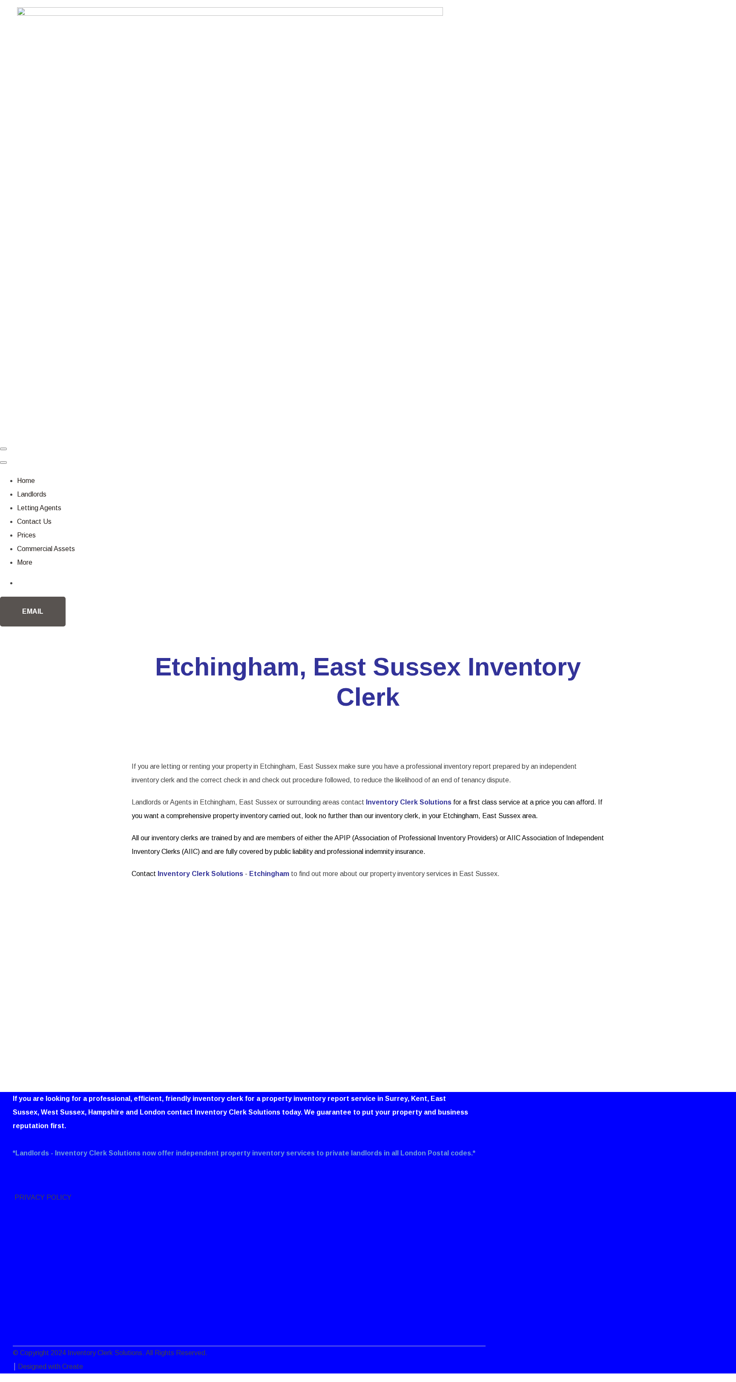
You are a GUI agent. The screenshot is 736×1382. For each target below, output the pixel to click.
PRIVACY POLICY (42, 1197)
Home (26, 480)
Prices (26, 535)
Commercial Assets (46, 548)
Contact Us (34, 521)
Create (72, 1366)
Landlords (31, 494)
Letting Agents (39, 507)
